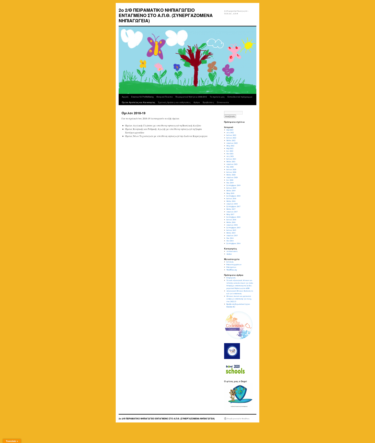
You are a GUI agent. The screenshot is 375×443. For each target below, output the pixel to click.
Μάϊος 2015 (230, 233)
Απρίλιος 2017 (232, 211)
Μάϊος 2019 (230, 190)
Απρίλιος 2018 (232, 204)
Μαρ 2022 (230, 145)
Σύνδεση (229, 262)
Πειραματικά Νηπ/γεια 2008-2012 (191, 96)
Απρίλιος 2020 (232, 177)
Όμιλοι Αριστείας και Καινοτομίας (138, 102)
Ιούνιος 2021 (231, 159)
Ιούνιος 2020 (231, 172)
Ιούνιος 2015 (231, 230)
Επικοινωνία (223, 102)
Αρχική (125, 96)
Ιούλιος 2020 (231, 169)
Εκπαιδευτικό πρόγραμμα (239, 96)
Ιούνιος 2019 (231, 188)
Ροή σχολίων (231, 267)
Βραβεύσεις (208, 102)
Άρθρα (197, 102)
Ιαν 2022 (229, 151)
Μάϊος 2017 (230, 209)
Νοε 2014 (229, 238)
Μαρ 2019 (230, 193)
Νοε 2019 (229, 182)
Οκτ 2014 (229, 240)
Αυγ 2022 (230, 132)
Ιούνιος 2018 (231, 198)
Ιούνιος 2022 (231, 138)
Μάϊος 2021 (230, 161)
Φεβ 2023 (229, 130)
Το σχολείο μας (217, 96)
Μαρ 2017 (230, 214)
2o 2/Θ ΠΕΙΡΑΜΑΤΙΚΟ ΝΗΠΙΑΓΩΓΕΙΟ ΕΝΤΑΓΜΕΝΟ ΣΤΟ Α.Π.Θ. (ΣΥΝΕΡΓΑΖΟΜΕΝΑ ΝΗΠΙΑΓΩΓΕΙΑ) (166, 15)
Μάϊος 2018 (230, 201)
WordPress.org (231, 269)
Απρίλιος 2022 (232, 143)
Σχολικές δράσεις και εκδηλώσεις (174, 102)
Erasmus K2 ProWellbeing (142, 96)
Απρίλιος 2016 (232, 225)
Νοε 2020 (229, 167)
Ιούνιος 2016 (231, 219)
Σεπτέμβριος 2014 (233, 243)
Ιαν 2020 (229, 180)
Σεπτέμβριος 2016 (233, 217)
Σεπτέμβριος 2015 (233, 227)
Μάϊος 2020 (230, 174)
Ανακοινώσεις (232, 251)
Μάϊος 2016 (230, 222)
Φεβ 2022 (229, 148)
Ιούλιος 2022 (231, 135)
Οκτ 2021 (229, 153)
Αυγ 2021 (230, 156)
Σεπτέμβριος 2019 (233, 185)
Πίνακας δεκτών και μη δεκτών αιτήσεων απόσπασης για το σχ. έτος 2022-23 (239, 299)
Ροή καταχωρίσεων (234, 264)
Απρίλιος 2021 (232, 164)
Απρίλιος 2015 (232, 235)
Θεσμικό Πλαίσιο (164, 96)
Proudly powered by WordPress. (238, 418)
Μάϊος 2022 (230, 140)
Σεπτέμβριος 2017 (233, 206)
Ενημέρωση (230, 277)
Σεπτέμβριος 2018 (233, 196)
